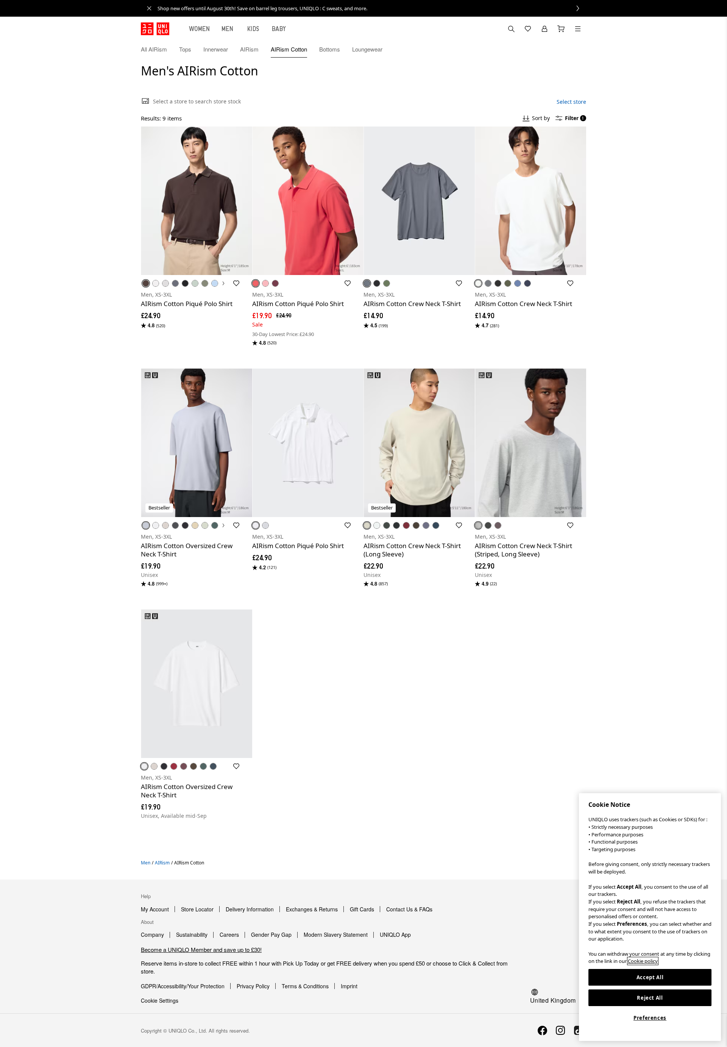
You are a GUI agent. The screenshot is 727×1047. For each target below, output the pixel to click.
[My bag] (561, 28)
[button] (577, 49)
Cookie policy (643, 961)
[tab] (199, 28)
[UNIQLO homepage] (155, 28)
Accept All (650, 977)
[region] (650, 917)
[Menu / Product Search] (577, 28)
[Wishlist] (528, 28)
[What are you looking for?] (511, 28)
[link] (372, 8)
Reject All (650, 997)
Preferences (649, 1017)
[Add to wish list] (236, 283)
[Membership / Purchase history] (544, 28)
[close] (149, 8)
